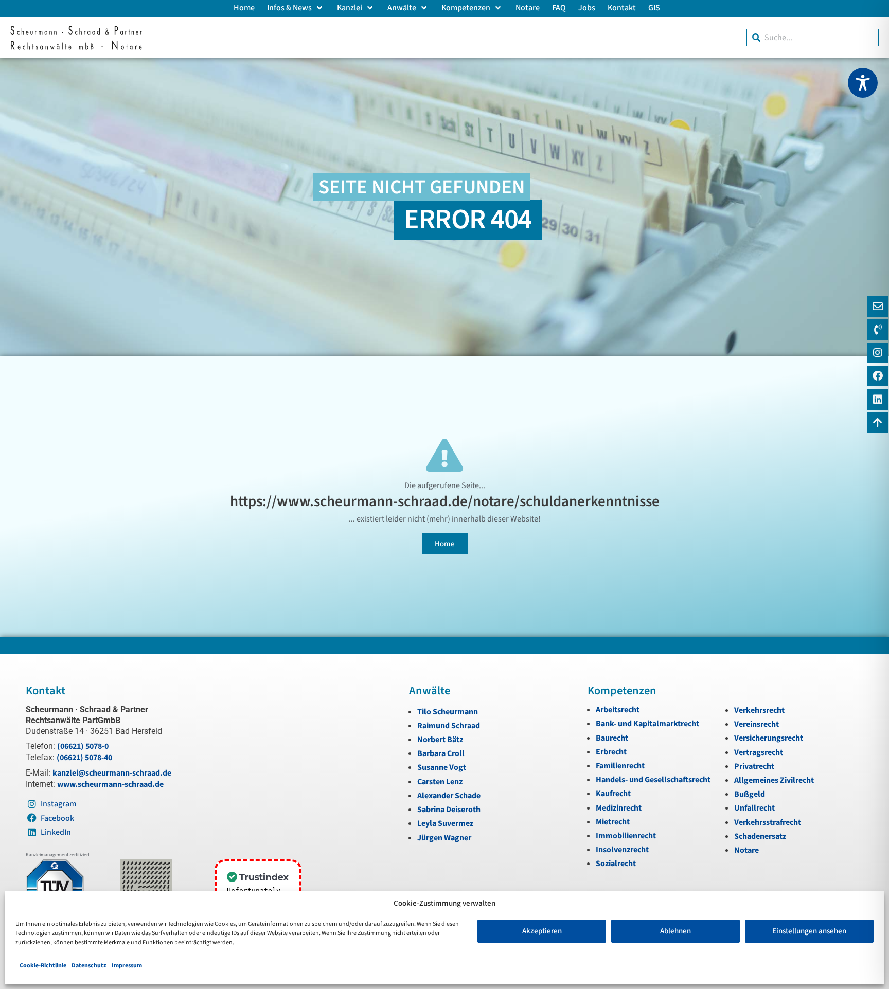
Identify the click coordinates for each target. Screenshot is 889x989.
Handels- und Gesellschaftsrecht (653, 779)
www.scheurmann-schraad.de (110, 784)
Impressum (127, 965)
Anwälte (401, 7)
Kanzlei (349, 7)
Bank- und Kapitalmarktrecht (647, 723)
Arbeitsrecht (617, 709)
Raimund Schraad (448, 725)
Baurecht (612, 738)
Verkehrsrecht (759, 710)
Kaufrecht (613, 793)
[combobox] (812, 37)
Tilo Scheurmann (447, 711)
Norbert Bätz (440, 739)
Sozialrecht (616, 863)
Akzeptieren (542, 931)
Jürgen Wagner (444, 837)
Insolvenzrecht (622, 849)
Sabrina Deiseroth (449, 809)
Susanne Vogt (441, 767)
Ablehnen (675, 931)
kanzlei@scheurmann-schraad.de (111, 773)
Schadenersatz (760, 836)
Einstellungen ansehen (809, 931)
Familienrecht (620, 765)
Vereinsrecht (756, 724)
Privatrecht (754, 766)
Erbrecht (611, 752)
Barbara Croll (441, 753)
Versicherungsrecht (768, 738)
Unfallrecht (754, 808)
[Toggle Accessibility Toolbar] (863, 83)
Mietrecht (613, 822)
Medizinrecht (619, 808)
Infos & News (289, 7)
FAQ (559, 7)
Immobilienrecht (626, 835)
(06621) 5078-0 (83, 746)
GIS (654, 7)
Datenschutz (89, 965)
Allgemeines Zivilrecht (774, 780)
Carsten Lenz (440, 781)
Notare (527, 7)
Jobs (586, 7)
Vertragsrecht (758, 752)
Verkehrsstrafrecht (767, 822)
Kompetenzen (465, 7)
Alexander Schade (449, 795)
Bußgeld (749, 794)
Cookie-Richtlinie (43, 965)
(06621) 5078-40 (84, 757)
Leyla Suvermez (445, 823)
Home (244, 7)
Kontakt (622, 7)
